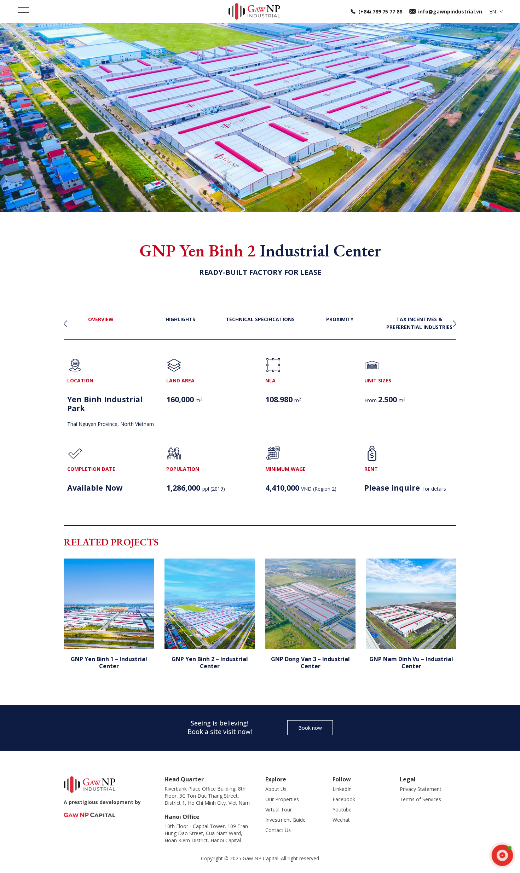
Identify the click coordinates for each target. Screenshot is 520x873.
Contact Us (278, 830)
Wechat (341, 819)
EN (492, 11)
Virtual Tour (278, 809)
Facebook (344, 799)
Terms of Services (420, 799)
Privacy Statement (420, 789)
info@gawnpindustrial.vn (450, 11)
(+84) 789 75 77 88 (380, 11)
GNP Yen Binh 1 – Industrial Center (109, 662)
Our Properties (282, 799)
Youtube (342, 809)
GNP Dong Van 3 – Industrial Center (310, 662)
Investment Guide (285, 819)
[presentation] (65, 323)
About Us (276, 789)
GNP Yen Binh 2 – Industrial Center (210, 662)
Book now (310, 727)
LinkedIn (342, 789)
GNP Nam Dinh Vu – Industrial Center (411, 662)
